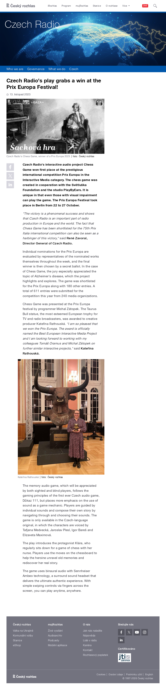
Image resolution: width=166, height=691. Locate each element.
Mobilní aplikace (57, 645)
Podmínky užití (134, 674)
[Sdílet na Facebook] (10, 167)
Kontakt (87, 650)
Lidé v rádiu (90, 640)
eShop (17, 645)
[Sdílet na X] (10, 176)
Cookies (101, 674)
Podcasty (53, 640)
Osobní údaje (116, 674)
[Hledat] (155, 6)
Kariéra (87, 645)
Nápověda (89, 635)
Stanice (97, 6)
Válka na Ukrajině (23, 630)
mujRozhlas (82, 6)
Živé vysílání (55, 630)
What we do (56, 69)
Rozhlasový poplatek (95, 655)
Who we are (14, 69)
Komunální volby (23, 635)
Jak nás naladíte (92, 630)
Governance (36, 69)
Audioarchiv (55, 635)
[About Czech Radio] (83, 39)
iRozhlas (52, 6)
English (149, 674)
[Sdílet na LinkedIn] (10, 184)
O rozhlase (112, 6)
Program (66, 6)
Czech (73, 69)
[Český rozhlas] (20, 6)
